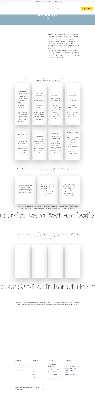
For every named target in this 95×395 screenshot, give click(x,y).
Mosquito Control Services (54, 374)
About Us (33, 366)
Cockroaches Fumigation (54, 369)
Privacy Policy (34, 377)
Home (44, 18)
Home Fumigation (52, 364)
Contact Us (34, 372)
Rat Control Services (53, 366)
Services (33, 369)
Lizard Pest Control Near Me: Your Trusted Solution (55, 378)
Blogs (32, 374)
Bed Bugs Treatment (53, 372)
